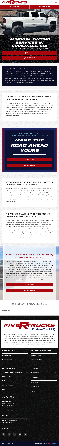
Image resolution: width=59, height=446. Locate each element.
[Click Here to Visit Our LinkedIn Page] (14, 434)
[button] (56, 2)
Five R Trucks (6, 402)
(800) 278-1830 (6, 408)
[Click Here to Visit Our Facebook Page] (3, 434)
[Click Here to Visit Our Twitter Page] (25, 434)
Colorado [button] (6, 311)
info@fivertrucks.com (8, 410)
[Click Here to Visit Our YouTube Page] (20, 434)
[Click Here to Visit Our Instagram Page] (9, 434)
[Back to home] (14, 2)
